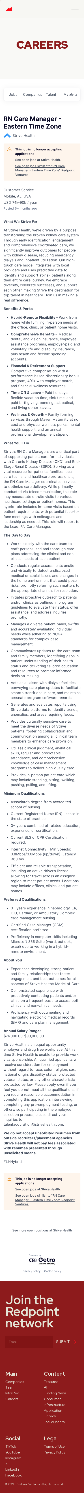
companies (32, 94)
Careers (11, 1399)
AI (45, 1387)
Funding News (55, 1393)
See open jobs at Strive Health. (38, 160)
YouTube (12, 1452)
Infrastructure (54, 1405)
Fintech (50, 1416)
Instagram (13, 1458)
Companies (14, 1382)
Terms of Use (54, 1446)
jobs (13, 94)
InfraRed (12, 1393)
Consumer (52, 1399)
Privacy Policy (54, 1452)
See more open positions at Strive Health (42, 1230)
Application (53, 1410)
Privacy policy (32, 1271)
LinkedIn (12, 1469)
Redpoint (8, 11)
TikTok (10, 1446)
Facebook (13, 1475)
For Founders (54, 1422)
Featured (51, 1382)
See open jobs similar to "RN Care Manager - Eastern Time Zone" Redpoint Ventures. (45, 170)
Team (10, 1387)
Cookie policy (52, 1271)
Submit (63, 1342)
